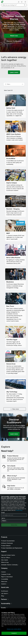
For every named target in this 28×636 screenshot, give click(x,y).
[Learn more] (14, 72)
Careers (3, 572)
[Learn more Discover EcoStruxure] (14, 434)
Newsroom (4, 581)
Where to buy (5, 562)
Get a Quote (4, 560)
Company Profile (5, 574)
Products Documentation (8, 541)
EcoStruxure (4, 591)
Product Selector (6, 545)
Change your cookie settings (14, 629)
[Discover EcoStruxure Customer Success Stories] (14, 41)
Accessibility (4, 579)
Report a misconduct (7, 576)
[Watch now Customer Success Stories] (14, 36)
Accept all (14, 633)
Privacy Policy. (19, 510)
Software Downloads (7, 543)
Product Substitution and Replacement (11, 548)
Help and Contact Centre (8, 555)
